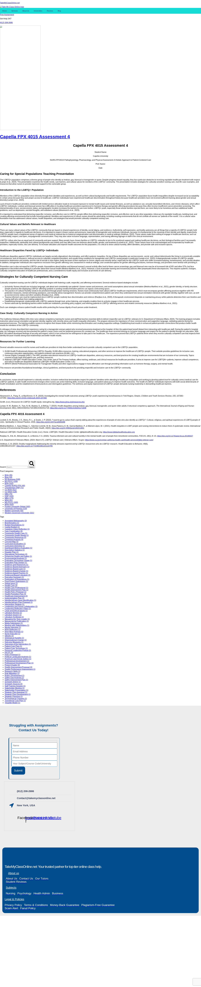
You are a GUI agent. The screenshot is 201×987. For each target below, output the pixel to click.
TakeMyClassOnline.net (10, 3)
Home (4, 11)
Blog (59, 11)
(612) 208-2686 (6, 23)
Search (3, 467)
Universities (38, 11)
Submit (18, 770)
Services (14, 11)
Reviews (50, 11)
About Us (25, 11)
